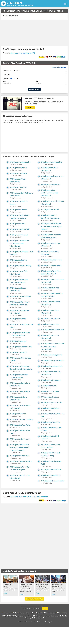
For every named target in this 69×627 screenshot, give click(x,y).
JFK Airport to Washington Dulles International (20, 335)
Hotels (38, 612)
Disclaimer (53, 612)
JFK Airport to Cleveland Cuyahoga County (50, 455)
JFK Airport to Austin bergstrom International (50, 217)
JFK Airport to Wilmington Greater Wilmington (20, 469)
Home (4, 612)
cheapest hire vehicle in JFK (22, 53)
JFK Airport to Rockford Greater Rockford (19, 377)
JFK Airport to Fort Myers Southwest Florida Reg (19, 304)
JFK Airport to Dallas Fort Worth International (51, 237)
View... (5, 593)
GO (45, 608)
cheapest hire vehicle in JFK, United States (29, 497)
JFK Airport (20, 3)
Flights (10, 612)
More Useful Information (34, 599)
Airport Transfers (24, 612)
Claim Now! (30, 107)
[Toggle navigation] (65, 3)
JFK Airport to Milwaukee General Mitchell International (21, 368)
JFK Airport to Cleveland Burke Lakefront (50, 447)
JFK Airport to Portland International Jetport (19, 282)
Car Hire (15, 612)
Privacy (59, 612)
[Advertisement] (34, 33)
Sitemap (65, 612)
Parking (33, 612)
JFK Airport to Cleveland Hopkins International (19, 217)
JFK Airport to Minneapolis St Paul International (52, 295)
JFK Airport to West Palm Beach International (51, 273)
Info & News (45, 612)
